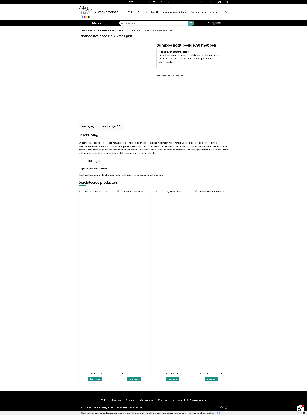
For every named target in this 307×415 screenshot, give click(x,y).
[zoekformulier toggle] (226, 12)
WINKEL (132, 2)
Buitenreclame (168, 12)
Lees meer (95, 379)
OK (218, 413)
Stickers (183, 12)
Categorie (96, 23)
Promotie (142, 12)
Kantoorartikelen (175, 75)
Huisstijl (154, 12)
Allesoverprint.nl (106, 12)
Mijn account (193, 2)
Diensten (142, 2)
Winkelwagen (166, 2)
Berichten (153, 2)
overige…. (214, 12)
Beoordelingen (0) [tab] (111, 126)
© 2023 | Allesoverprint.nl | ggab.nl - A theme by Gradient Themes (110, 407)
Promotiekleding (199, 12)
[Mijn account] (209, 22)
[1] (300, 408)
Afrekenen (179, 2)
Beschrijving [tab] (88, 126)
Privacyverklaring (208, 2)
